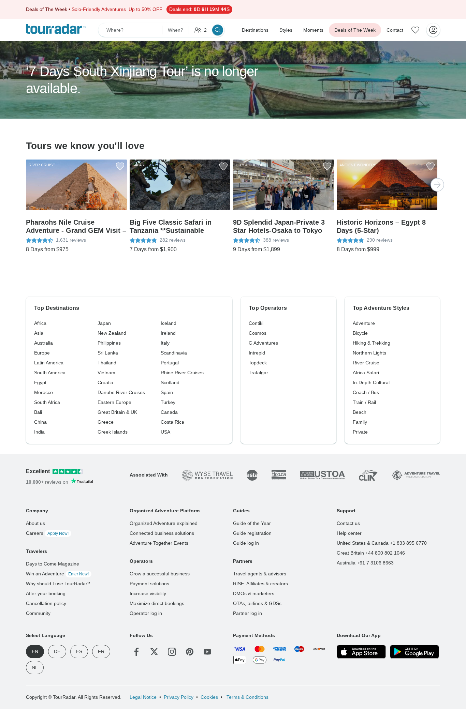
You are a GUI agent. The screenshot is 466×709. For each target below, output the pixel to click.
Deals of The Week (355, 30)
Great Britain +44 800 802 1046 (371, 553)
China (40, 422)
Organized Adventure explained (164, 523)
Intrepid (257, 353)
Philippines (109, 343)
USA (165, 432)
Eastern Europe (114, 402)
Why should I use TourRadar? (58, 583)
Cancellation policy (46, 603)
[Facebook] (136, 652)
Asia (38, 333)
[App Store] (361, 652)
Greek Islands (113, 432)
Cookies (209, 697)
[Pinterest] (189, 652)
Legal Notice (143, 697)
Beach (359, 412)
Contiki (256, 323)
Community (38, 613)
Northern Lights (369, 353)
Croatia (105, 382)
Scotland (170, 382)
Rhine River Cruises (182, 372)
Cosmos (257, 333)
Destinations (255, 30)
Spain (167, 392)
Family (360, 422)
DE (57, 651)
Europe (42, 353)
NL (35, 667)
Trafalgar (258, 372)
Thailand (107, 362)
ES (79, 651)
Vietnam (106, 372)
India (39, 432)
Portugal (170, 362)
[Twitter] (154, 652)
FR (101, 651)
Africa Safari (366, 372)
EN (35, 651)
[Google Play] (414, 652)
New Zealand (112, 333)
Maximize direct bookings (157, 603)
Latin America (48, 362)
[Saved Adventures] (415, 30)
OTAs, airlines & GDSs (257, 603)
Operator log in (146, 613)
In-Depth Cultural (371, 382)
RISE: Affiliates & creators (260, 583)
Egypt (40, 382)
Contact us (348, 523)
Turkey (168, 402)
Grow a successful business (160, 573)
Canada (169, 412)
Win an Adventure (57, 573)
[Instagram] (172, 652)
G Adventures (263, 343)
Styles (285, 30)
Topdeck (258, 362)
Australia (43, 343)
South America (49, 372)
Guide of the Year (252, 523)
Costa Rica (172, 422)
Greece (106, 422)
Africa (40, 323)
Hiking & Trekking (371, 343)
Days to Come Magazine (52, 564)
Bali (38, 412)
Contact (395, 30)
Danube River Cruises (121, 392)
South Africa (47, 402)
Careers (47, 533)
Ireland (168, 333)
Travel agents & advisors (259, 573)
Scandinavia (174, 353)
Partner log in (247, 613)
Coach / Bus (366, 392)
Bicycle (360, 333)
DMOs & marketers (253, 593)
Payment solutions (149, 583)
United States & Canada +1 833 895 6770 (382, 543)
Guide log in (246, 543)
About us (35, 523)
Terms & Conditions (246, 697)
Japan (104, 323)
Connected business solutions (162, 533)
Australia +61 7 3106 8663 (365, 562)
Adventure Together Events (159, 543)
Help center (349, 533)
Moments (313, 30)
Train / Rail (364, 402)
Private (360, 432)
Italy (165, 343)
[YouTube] (207, 652)
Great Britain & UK (117, 412)
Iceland (168, 323)
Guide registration (252, 533)
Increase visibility (148, 593)
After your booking (45, 593)
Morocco (43, 392)
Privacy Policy (178, 697)
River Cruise (366, 362)
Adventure (364, 323)
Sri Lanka (108, 353)
